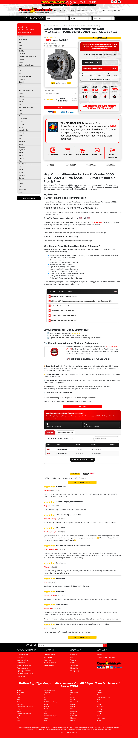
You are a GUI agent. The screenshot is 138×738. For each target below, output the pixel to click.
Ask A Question (75, 473)
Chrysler (21, 59)
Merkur (21, 135)
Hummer (22, 96)
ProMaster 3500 (75, 26)
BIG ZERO (63, 10)
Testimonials (94, 10)
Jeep (20, 113)
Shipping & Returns (49, 654)
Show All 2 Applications (82, 460)
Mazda (21, 127)
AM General (23, 39)
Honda (21, 93)
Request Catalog (106, 657)
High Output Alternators (26, 28)
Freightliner (22, 79)
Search (99, 654)
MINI (20, 138)
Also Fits (50, 432)
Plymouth (22, 150)
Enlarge (63, 83)
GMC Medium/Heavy (26, 90)
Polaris (21, 152)
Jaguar (21, 110)
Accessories (81, 10)
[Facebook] (112, 1)
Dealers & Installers (50, 662)
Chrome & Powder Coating (25, 673)
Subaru (21, 181)
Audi (20, 42)
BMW (20, 45)
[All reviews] (50, 37)
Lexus (21, 121)
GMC (20, 87)
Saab (20, 167)
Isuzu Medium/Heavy (26, 107)
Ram (20, 161)
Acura (21, 37)
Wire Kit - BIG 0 (21, 676)
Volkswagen (23, 189)
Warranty (73, 660)
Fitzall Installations (22, 668)
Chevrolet (22, 54)
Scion (21, 172)
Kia (20, 116)
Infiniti (21, 102)
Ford (20, 73)
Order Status (48, 660)
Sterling (21, 178)
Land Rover (23, 119)
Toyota (21, 186)
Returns (72, 662)
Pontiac (21, 155)
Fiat (20, 71)
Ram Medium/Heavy (25, 164)
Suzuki (21, 183)
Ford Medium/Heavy (25, 76)
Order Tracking (48, 657)
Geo (20, 85)
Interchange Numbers (65, 432)
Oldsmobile (22, 147)
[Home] (37, 10)
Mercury (21, 133)
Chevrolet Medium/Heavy (27, 56)
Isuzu (20, 104)
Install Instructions (22, 660)
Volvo (21, 192)
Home (45, 26)
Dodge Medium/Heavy (26, 65)
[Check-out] (69, 4)
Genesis (21, 82)
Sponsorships (21, 662)
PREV (53, 83)
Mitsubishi (22, 141)
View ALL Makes (29, 198)
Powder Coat (49, 90)
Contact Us (73, 654)
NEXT (69, 83)
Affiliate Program (49, 665)
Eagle (21, 68)
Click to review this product (82, 482)
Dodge (21, 62)
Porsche (21, 158)
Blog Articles (74, 668)
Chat (71, 657)
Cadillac (21, 51)
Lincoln (21, 124)
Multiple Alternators (23, 654)
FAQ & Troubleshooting (24, 665)
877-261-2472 (53, 2)
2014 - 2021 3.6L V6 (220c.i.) (91, 26)
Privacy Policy (74, 671)
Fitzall (71, 10)
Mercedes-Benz (24, 130)
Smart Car (22, 175)
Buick (21, 48)
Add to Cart (61, 107)
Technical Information (111, 10)
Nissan (21, 144)
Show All (83, 478)
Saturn (21, 169)
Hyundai (21, 99)
